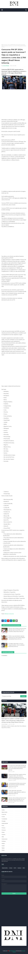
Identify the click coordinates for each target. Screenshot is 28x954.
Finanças (4, 830)
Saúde (3, 845)
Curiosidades (4, 818)
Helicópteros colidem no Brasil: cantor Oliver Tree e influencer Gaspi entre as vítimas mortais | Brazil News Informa (12, 720)
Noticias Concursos (9, 613)
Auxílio (3, 809)
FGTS (3, 825)
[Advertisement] (14, 28)
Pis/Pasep (4, 841)
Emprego (3, 821)
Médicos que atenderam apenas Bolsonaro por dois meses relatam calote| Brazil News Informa (16, 637)
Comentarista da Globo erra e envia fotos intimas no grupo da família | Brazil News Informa (17, 785)
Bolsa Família (4, 812)
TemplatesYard (13, 950)
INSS (3, 836)
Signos (3, 848)
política (3, 843)
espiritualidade (5, 823)
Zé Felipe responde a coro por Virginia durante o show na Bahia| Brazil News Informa (16, 645)
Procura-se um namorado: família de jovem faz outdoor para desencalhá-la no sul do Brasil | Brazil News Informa (17, 768)
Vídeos (3, 850)
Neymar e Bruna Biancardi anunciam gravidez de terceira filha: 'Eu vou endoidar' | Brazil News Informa (17, 630)
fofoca (3, 832)
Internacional (4, 839)
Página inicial (4, 44)
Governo (3, 834)
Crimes (3, 816)
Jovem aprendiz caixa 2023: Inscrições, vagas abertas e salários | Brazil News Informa (17, 792)
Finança (3, 827)
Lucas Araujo (6, 65)
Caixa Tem (4, 814)
